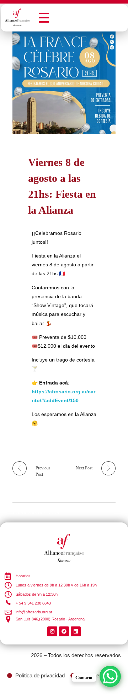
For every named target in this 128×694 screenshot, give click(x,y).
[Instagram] (52, 631)
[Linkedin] (76, 631)
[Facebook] (64, 631)
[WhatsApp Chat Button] (110, 676)
